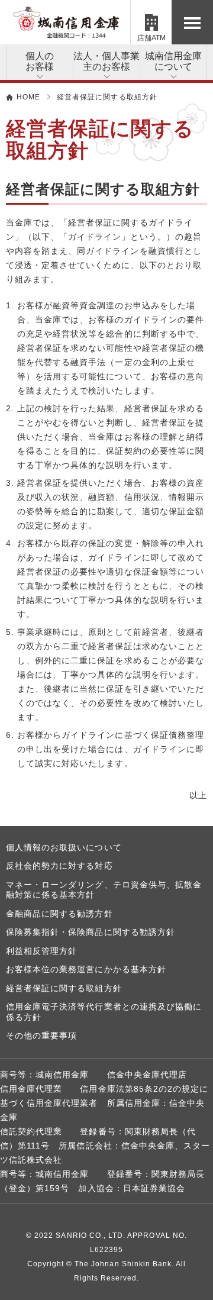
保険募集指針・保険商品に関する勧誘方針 (90, 932)
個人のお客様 (39, 61)
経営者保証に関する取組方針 (64, 988)
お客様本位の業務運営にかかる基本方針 (86, 969)
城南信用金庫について (173, 61)
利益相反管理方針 (41, 951)
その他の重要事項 (41, 1035)
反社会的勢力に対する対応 (59, 865)
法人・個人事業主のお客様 (106, 61)
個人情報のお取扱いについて (64, 847)
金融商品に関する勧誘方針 (59, 913)
